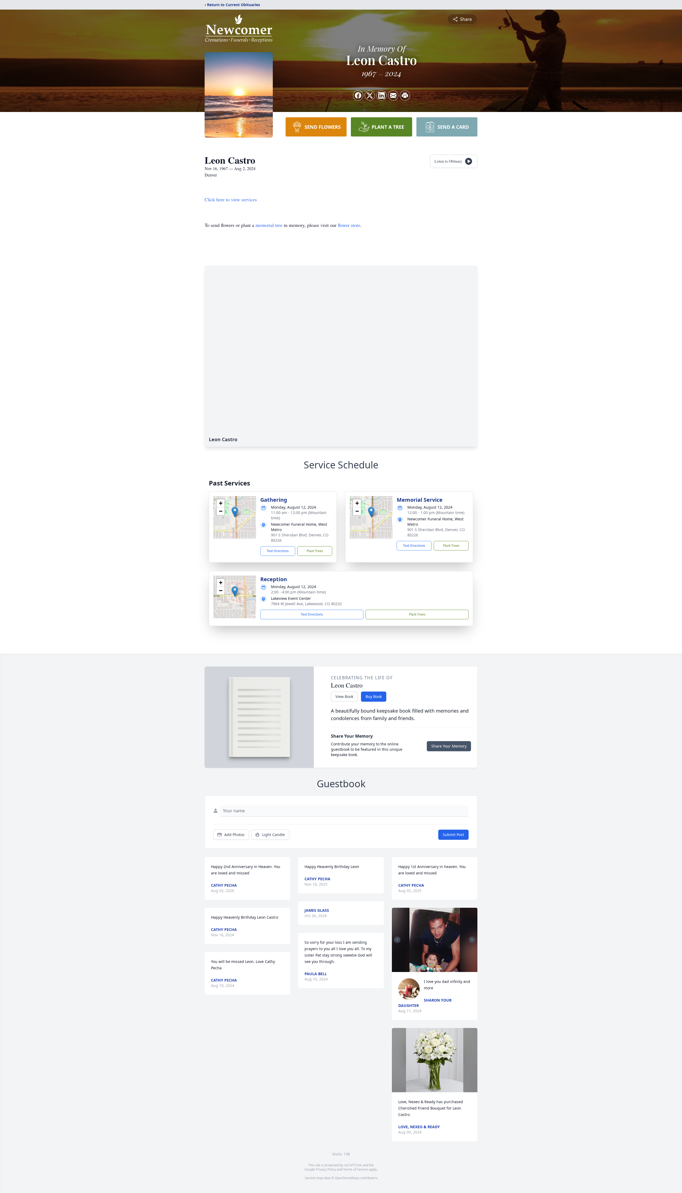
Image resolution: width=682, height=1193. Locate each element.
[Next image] (472, 940)
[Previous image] (397, 940)
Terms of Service (355, 1169)
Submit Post (453, 834)
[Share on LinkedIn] (381, 95)
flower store (349, 225)
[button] (235, 512)
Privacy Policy (326, 1169)
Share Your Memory (448, 746)
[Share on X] (370, 95)
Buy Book (374, 696)
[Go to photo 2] (431, 969)
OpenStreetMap (347, 1178)
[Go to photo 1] (428, 968)
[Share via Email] (393, 95)
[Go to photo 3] (434, 969)
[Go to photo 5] (441, 969)
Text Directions (278, 551)
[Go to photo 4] (438, 969)
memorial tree (268, 225)
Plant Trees (315, 551)
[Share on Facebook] (358, 95)
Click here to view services (231, 199)
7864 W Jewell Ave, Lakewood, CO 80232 (306, 603)
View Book (344, 696)
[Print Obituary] (405, 95)
